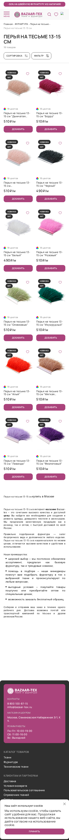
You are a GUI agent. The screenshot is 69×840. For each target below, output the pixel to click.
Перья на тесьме (39, 24)
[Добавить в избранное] (27, 73)
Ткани (7, 757)
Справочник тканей (16, 795)
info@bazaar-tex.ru (19, 707)
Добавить (18, 129)
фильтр (39, 55)
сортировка (14, 55)
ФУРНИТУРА (21, 24)
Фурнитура (11, 762)
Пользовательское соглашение (24, 790)
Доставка (10, 781)
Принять (34, 831)
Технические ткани (16, 766)
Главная (8, 24)
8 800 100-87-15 (17, 703)
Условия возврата (15, 785)
